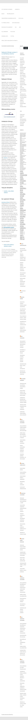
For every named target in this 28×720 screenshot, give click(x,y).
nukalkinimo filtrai (23, 155)
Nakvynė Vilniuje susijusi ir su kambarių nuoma (9, 53)
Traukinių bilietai (10, 13)
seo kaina (21, 165)
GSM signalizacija (15, 22)
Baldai (3, 13)
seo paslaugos (23, 188)
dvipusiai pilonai (23, 133)
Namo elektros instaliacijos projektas (23, 152)
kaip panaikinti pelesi (22, 143)
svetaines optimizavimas (22, 231)
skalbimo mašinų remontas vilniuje (23, 214)
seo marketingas (23, 168)
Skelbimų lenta (5, 36)
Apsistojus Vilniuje (6, 202)
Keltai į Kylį (21, 18)
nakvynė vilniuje (5, 254)
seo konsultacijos (23, 167)
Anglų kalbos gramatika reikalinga (22, 124)
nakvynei (5, 157)
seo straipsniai (23, 194)
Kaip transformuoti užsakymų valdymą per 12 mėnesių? (23, 527)
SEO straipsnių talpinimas (7, 9)
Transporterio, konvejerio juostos (9, 18)
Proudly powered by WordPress (7, 714)
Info (20, 27)
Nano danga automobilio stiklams (23, 600)
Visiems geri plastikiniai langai (22, 116)
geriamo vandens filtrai (23, 139)
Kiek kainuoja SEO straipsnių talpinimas (23, 372)
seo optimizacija (23, 173)
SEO (15, 27)
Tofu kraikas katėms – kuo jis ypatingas (23, 570)
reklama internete (23, 164)
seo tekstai (23, 209)
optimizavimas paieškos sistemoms (22, 157)
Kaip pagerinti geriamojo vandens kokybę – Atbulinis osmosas (23, 344)
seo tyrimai (22, 211)
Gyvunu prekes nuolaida (22, 540)
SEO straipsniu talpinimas (22, 421)
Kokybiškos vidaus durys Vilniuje (23, 351)
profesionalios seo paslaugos (23, 163)
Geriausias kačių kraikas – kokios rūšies (23, 564)
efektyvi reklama (23, 134)
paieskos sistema (23, 158)
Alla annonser (5, 31)
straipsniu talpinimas (23, 227)
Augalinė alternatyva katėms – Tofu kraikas (23, 553)
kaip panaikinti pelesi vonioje (23, 146)
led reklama (22, 148)
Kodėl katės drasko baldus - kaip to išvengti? (23, 413)
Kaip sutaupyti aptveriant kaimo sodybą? (23, 274)
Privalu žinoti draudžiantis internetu (10, 40)
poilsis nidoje (22, 161)
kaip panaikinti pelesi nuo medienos (23, 145)
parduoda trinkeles (21, 160)
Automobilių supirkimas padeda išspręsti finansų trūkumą (23, 508)
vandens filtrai (22, 237)
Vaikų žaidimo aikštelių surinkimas (22, 441)
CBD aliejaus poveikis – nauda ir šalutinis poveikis (22, 358)
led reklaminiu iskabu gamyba (23, 150)
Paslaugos (12, 31)
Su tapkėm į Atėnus (6, 22)
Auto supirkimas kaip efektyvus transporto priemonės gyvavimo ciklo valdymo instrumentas (23, 587)
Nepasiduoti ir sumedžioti (7, 27)
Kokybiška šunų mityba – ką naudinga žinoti (23, 323)
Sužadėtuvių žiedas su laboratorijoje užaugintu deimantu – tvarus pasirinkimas (23, 676)
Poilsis (3, 250)
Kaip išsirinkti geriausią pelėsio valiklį (23, 84)
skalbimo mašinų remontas (23, 213)
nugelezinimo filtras (22, 154)
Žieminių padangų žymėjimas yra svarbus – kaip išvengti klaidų (23, 257)
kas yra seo (22, 147)
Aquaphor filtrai (23, 106)
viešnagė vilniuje (9, 255)
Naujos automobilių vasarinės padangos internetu (22, 448)
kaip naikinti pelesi (23, 141)
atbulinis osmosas (23, 132)
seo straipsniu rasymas (23, 201)
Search (21, 46)
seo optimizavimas (23, 179)
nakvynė (14, 252)
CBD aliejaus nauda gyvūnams (22, 483)
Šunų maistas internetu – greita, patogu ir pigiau (23, 317)
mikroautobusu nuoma (8, 227)
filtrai (21, 137)
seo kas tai (22, 166)
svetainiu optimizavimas (22, 233)
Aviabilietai (17, 9)
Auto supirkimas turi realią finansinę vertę (23, 667)
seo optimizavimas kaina (23, 184)
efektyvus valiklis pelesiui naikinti (23, 136)
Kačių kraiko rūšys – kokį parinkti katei (22, 559)
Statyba (12, 36)
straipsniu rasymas (23, 219)
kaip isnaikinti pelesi (22, 140)
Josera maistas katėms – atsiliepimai (23, 477)
